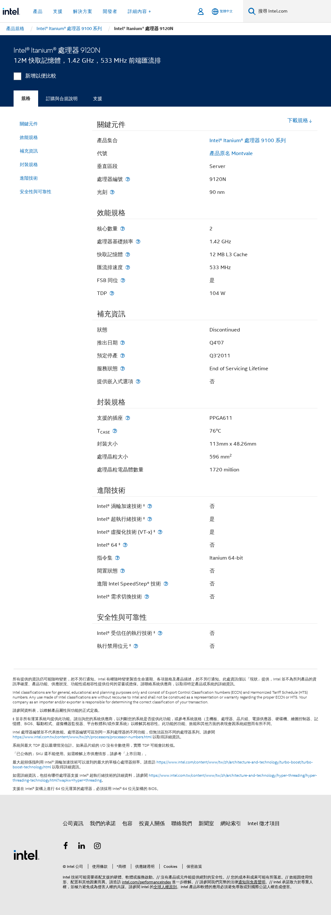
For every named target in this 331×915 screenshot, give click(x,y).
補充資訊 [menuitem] (29, 151)
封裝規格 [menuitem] (29, 164)
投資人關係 (152, 823)
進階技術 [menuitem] (29, 178)
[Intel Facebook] (65, 847)
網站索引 (230, 823)
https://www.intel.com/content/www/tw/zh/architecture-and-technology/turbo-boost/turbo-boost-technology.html (163, 765)
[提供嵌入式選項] (138, 381)
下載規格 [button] (297, 120)
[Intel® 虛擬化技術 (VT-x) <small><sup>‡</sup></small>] (160, 532)
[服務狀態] (122, 368)
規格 (25, 98)
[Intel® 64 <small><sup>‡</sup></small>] (125, 545)
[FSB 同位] (122, 280)
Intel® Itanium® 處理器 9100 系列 (247, 140)
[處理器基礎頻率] (138, 241)
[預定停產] (122, 355)
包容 (127, 823)
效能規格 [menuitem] (29, 137)
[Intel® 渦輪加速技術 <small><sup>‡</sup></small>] (149, 506)
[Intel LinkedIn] (81, 847)
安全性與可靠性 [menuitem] (35, 192)
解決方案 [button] (82, 11)
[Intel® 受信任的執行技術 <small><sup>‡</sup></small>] (160, 633)
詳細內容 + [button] (139, 11)
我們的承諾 (103, 823)
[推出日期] (122, 342)
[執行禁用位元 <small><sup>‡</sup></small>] (135, 646)
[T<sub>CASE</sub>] (114, 431)
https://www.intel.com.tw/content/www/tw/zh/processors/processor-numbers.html (82, 737)
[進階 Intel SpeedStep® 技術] (165, 583)
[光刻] (112, 192)
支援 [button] (58, 11)
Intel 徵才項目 (264, 823)
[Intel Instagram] (97, 847)
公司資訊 (73, 823)
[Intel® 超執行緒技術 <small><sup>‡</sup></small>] (149, 519)
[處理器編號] (127, 179)
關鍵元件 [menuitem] (29, 124)
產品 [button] (38, 11)
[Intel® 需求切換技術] (146, 596)
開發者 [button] (110, 11)
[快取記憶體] (127, 254)
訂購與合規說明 (62, 98)
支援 (97, 98)
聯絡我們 (181, 823)
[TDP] (111, 293)
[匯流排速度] (127, 267)
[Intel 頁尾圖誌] (26, 854)
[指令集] (117, 558)
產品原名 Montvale (231, 153)
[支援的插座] (127, 418)
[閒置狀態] (122, 570)
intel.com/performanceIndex (146, 881)
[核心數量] (122, 228)
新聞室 (206, 823)
